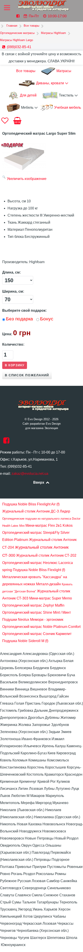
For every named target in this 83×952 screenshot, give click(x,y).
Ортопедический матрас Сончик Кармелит (36, 634)
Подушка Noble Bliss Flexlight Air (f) (31, 504)
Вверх (39, 482)
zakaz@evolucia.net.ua (30, 473)
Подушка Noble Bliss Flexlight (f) (39, 570)
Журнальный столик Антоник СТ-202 (46, 555)
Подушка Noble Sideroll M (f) (25, 641)
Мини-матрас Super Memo (50, 598)
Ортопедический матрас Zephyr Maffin (33, 605)
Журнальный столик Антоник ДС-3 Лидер (36, 511)
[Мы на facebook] (6, 442)
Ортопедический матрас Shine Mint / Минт (36, 612)
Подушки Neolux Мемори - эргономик (32, 619)
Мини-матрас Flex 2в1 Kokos (49, 525)
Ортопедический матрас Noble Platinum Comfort (41, 627)
